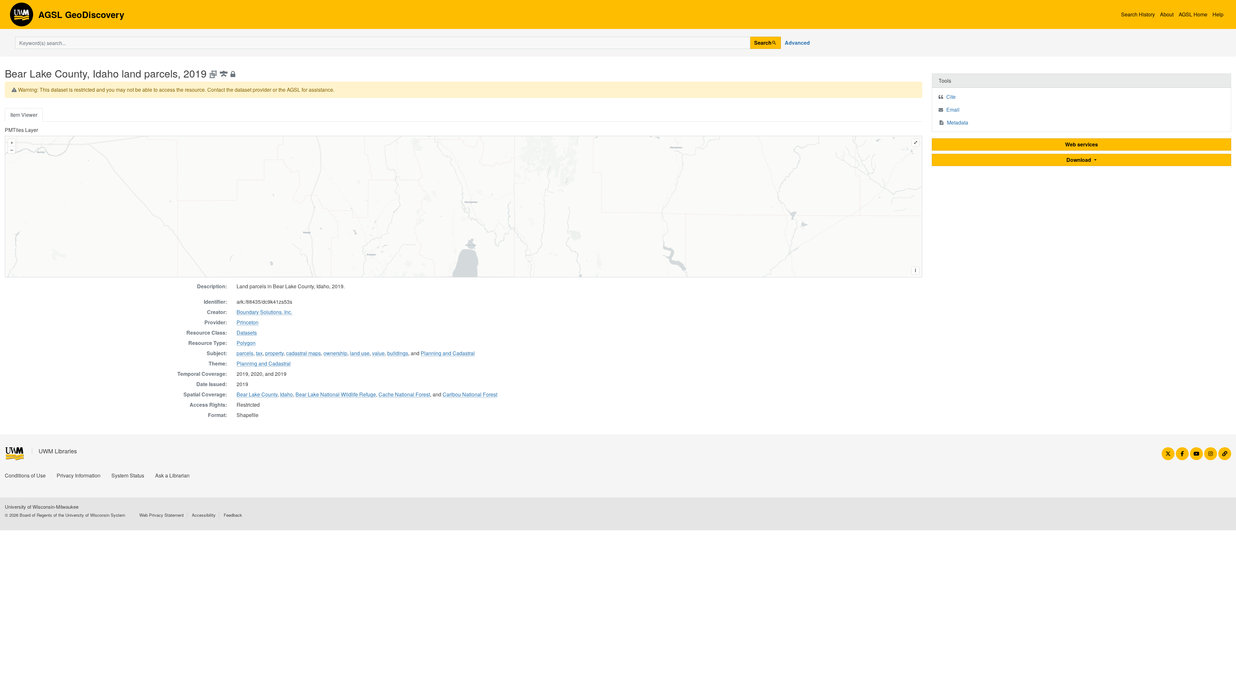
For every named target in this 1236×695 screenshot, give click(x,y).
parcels (245, 353)
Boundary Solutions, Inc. (264, 312)
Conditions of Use (25, 475)
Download (1079, 159)
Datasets (247, 332)
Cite (951, 96)
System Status (127, 475)
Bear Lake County (257, 394)
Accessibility (204, 515)
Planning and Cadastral (448, 353)
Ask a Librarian (172, 475)
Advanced (797, 42)
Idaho (286, 394)
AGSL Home (1193, 14)
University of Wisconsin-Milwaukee (42, 506)
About (1167, 14)
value (378, 353)
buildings (397, 353)
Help (1218, 14)
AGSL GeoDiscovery (21, 17)
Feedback (233, 515)
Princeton (247, 322)
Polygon (246, 343)
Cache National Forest (404, 394)
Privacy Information (78, 475)
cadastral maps (303, 353)
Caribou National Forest (470, 394)
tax (259, 353)
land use (360, 353)
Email (953, 109)
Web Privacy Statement (161, 515)
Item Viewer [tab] (23, 114)
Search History (1138, 14)
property (274, 353)
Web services (1081, 144)
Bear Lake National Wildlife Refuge (335, 394)
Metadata (957, 122)
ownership (335, 353)
